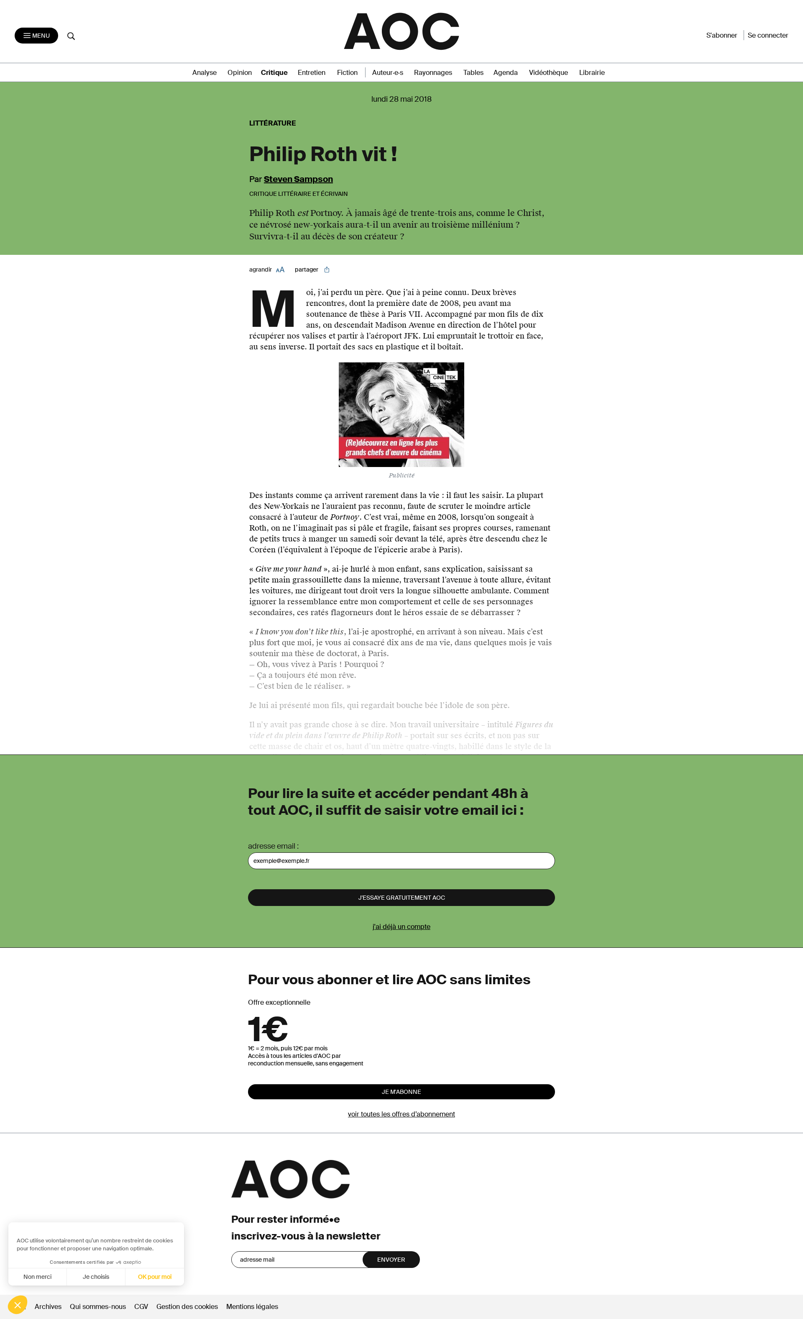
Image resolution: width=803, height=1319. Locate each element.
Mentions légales (252, 1306)
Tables (473, 72)
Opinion (240, 72)
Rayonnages (433, 72)
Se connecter (768, 35)
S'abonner (721, 35)
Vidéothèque (548, 72)
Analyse (204, 72)
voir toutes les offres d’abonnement (401, 1114)
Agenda (506, 72)
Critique (274, 72)
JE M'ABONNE (401, 1092)
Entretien (311, 72)
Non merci (37, 1277)
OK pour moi (154, 1277)
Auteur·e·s (387, 72)
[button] (18, 1305)
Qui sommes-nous (98, 1306)
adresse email (271, 846)
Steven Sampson (298, 179)
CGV (141, 1306)
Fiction (347, 72)
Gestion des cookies (188, 1306)
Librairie (592, 72)
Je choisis (96, 1277)
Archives (48, 1306)
